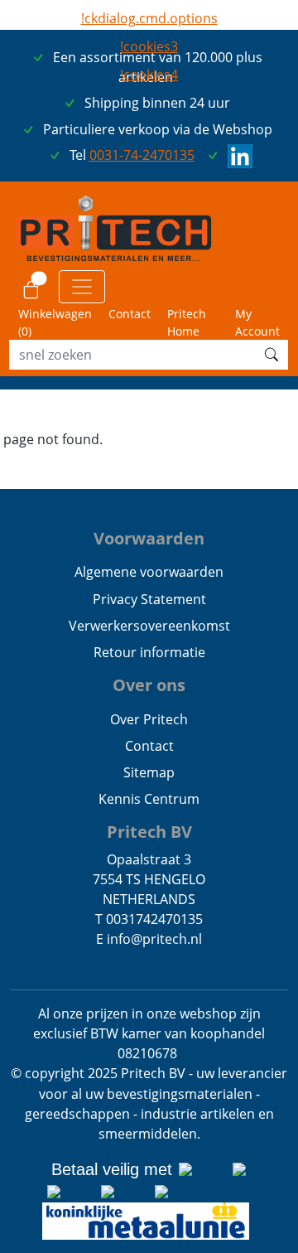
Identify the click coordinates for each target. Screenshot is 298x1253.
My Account (257, 322)
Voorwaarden (149, 538)
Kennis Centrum (149, 799)
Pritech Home (186, 322)
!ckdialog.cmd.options (149, 18)
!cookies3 (149, 46)
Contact (129, 314)
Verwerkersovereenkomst (149, 626)
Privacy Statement (149, 599)
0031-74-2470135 (142, 155)
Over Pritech (149, 719)
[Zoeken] (271, 355)
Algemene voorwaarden (148, 572)
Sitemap (149, 772)
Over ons (149, 685)
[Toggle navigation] (82, 286)
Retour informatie (149, 652)
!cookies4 (149, 74)
